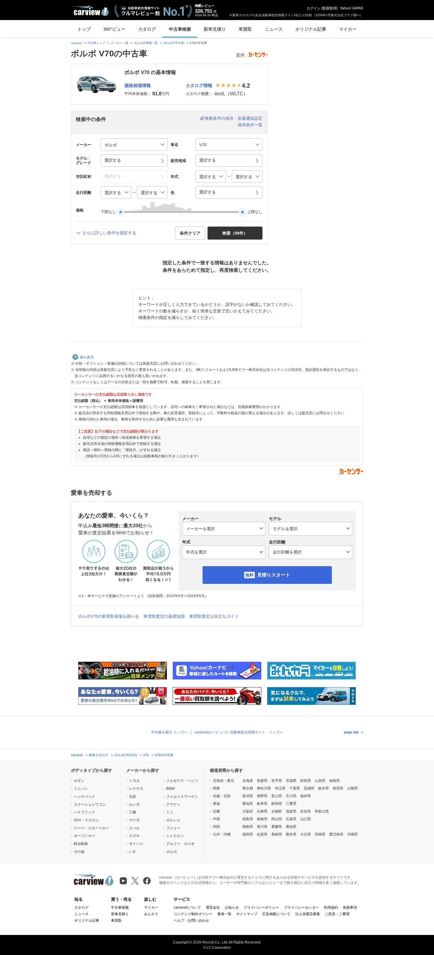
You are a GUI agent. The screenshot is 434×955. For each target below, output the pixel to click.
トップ (84, 29)
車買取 (245, 29)
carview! (76, 43)
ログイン (313, 8)
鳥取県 (247, 819)
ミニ (169, 812)
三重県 (291, 804)
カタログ (147, 29)
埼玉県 (280, 788)
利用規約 (331, 907)
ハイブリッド (84, 812)
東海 (216, 804)
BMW (170, 789)
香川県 (262, 827)
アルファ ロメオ (180, 844)
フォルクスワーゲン (182, 797)
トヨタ (134, 781)
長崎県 (276, 834)
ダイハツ (136, 844)
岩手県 (276, 781)
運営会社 (213, 907)
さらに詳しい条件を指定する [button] (109, 232)
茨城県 (309, 788)
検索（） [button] (235, 233)
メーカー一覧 (119, 43)
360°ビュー (114, 29)
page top (351, 732)
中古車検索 (180, 29)
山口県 (305, 819)
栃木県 (323, 788)
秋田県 (305, 781)
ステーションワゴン (90, 804)
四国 (216, 827)
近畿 (216, 811)
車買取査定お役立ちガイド (214, 616)
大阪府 (247, 811)
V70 (146, 755)
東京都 (247, 788)
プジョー (173, 828)
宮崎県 (320, 834)
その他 (79, 852)
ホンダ (134, 804)
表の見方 (87, 357)
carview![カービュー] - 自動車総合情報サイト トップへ (238, 732)
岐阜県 (262, 804)
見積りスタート (273, 574)
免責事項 (350, 907)
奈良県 (305, 811)
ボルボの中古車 (173, 43)
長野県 (262, 796)
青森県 (262, 781)
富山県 (276, 796)
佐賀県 (262, 834)
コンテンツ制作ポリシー (193, 914)
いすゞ (134, 852)
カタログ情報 (199, 85)
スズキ (134, 836)
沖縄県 (352, 834)
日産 (132, 797)
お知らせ (232, 907)
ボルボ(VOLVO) (125, 755)
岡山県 (276, 819)
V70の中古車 (164, 755)
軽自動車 (81, 844)
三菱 (132, 812)
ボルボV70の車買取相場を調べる (108, 616)
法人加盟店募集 (307, 914)
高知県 (291, 827)
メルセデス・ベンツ (182, 781)
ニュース (274, 29)
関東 (216, 788)
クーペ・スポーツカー (91, 828)
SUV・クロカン (86, 820)
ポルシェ (173, 820)
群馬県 (338, 788)
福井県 (305, 796)
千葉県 (294, 788)
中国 (216, 819)
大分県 (305, 834)
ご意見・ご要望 (337, 914)
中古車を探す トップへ (169, 732)
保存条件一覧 (250, 124)
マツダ (134, 820)
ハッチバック (84, 797)
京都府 (276, 811)
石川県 (291, 796)
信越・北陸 (222, 796)
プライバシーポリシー (261, 907)
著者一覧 (224, 914)
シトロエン (175, 836)
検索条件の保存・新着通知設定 (233, 118)
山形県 (320, 781)
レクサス (136, 789)
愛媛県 (276, 827)
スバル (134, 828)
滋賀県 (291, 811)
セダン (79, 781)
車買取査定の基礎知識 (164, 616)
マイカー (348, 29)
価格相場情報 (137, 85)
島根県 (262, 819)
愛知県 (247, 804)
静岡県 (276, 804)
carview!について (187, 907)
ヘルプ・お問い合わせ (191, 920)
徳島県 (247, 827)
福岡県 (247, 834)
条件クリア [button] (190, 233)
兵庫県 (262, 811)
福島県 (334, 781)
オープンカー (84, 836)
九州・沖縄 (222, 834)
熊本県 (291, 834)
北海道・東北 (223, 781)
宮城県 (291, 781)
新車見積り (215, 29)
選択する (207, 192)
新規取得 (329, 8)
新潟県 (247, 796)
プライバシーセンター (301, 907)
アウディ (173, 804)
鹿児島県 (336, 834)
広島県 (291, 819)
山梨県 (352, 788)
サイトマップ (246, 914)
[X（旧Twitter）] (135, 881)
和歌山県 (322, 811)
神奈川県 (264, 788)
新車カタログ (98, 755)
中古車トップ (96, 43)
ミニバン (81, 789)
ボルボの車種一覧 (146, 43)
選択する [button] (113, 160)
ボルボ (171, 852)
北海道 (247, 781)
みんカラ (151, 914)
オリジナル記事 (310, 29)
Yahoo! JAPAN (351, 8)
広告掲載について (276, 914)
